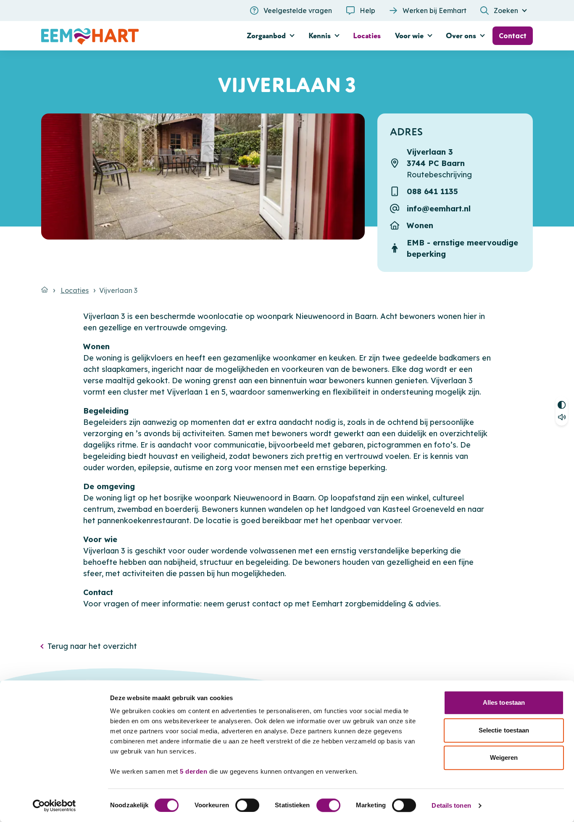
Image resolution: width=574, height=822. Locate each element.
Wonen (420, 225)
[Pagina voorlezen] (562, 418)
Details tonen (451, 805)
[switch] (247, 805)
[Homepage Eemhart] (119, 36)
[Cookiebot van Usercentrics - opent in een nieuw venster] (54, 805)
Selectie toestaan (504, 730)
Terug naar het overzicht (92, 646)
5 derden (193, 771)
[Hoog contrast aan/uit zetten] (562, 403)
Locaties (75, 290)
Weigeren (504, 757)
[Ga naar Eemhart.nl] (44, 289)
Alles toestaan (504, 702)
